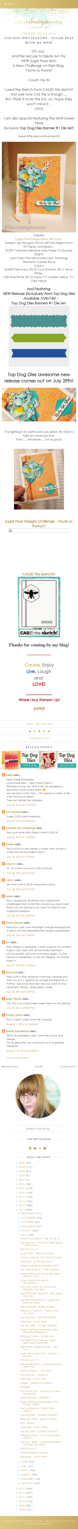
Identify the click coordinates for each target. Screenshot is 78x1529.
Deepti (10, 844)
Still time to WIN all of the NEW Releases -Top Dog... (38, 1288)
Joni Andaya (13, 812)
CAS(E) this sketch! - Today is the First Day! (39, 1311)
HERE (39, 708)
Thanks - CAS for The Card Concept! (41, 1257)
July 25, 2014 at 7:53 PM (20, 856)
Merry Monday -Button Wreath (37, 1306)
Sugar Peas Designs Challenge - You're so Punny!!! (39, 523)
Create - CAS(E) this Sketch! (36, 1382)
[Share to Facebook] (35, 731)
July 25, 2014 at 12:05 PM (21, 837)
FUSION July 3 (28, 1448)
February (28, 1478)
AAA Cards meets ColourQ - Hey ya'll (39, 1348)
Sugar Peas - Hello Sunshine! (37, 1253)
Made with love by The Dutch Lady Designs (50, 1522)
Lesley (10, 896)
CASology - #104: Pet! (33, 1378)
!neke (9, 775)
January (27, 1483)
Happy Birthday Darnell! (34, 1452)
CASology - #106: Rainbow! (36, 1261)
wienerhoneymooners (27, 1521)
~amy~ (10, 880)
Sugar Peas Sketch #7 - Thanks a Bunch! (39, 1354)
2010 (22, 1501)
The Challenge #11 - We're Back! (39, 1269)
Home (39, 1066)
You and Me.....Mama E (34, 1374)
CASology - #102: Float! (33, 1456)
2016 (22, 1201)
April (25, 1470)
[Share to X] (30, 731)
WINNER (25, 1386)
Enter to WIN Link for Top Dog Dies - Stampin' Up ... (40, 1275)
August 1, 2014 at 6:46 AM (22, 1024)
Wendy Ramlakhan (17, 1031)
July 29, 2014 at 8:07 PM (20, 1008)
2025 (22, 1162)
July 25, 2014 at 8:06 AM (21, 821)
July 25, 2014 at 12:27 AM (21, 804)
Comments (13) (40, 738)
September (29, 1226)
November (29, 1217)
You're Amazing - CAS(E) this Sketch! (37, 1409)
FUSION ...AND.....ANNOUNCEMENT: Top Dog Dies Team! (40, 1443)
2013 (22, 1488)
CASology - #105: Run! (33, 1321)
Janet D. (11, 863)
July (24, 1234)
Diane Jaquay (14, 922)
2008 (22, 1509)
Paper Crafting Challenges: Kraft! (39, 1265)
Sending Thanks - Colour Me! (37, 1336)
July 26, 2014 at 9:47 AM (21, 873)
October (28, 1221)
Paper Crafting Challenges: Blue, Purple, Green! (39, 1403)
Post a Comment (17, 1057)
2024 (22, 1166)
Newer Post (10, 1066)
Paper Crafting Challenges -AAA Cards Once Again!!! (39, 1330)
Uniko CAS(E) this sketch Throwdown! (34, 1281)
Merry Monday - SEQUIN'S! (35, 1397)
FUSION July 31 (29, 1249)
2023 (22, 1171)
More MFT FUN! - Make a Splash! (38, 1418)
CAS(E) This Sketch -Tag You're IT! (40, 1238)
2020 (22, 1184)
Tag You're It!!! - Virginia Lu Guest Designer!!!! (40, 1392)
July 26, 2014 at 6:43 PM (20, 915)
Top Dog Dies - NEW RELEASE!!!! (38, 1317)
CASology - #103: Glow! (34, 1427)
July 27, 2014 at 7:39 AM (21, 965)
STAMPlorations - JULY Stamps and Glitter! (40, 1436)
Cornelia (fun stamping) (20, 828)
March (26, 1474)
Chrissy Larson (14, 1015)
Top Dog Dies (44, 724)
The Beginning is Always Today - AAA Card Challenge (39, 1341)
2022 (22, 1175)
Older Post (68, 1066)
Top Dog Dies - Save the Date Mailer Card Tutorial (41, 1244)
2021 (22, 1179)
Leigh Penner (14, 998)
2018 (22, 1192)
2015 (22, 1205)
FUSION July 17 (29, 1359)
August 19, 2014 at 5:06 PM (23, 1050)
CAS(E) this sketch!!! (39, 574)
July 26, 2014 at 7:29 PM (20, 935)
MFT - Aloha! (27, 1423)
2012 (22, 1492)
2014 (22, 1209)
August (27, 1230)
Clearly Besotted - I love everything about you (40, 1365)
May (24, 1466)
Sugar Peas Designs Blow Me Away (39, 239)
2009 (22, 1505)
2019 (22, 1188)
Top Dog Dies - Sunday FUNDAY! (38, 1325)
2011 (22, 1497)
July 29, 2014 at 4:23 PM (20, 991)
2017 (22, 1196)
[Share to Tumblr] (44, 731)
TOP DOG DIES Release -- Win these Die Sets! (41, 1294)
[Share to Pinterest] (39, 731)
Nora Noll (11, 972)
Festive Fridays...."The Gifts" (36, 1370)
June (25, 1461)
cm (8, 942)
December (28, 1213)
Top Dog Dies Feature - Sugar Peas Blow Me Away (40, 1301)
